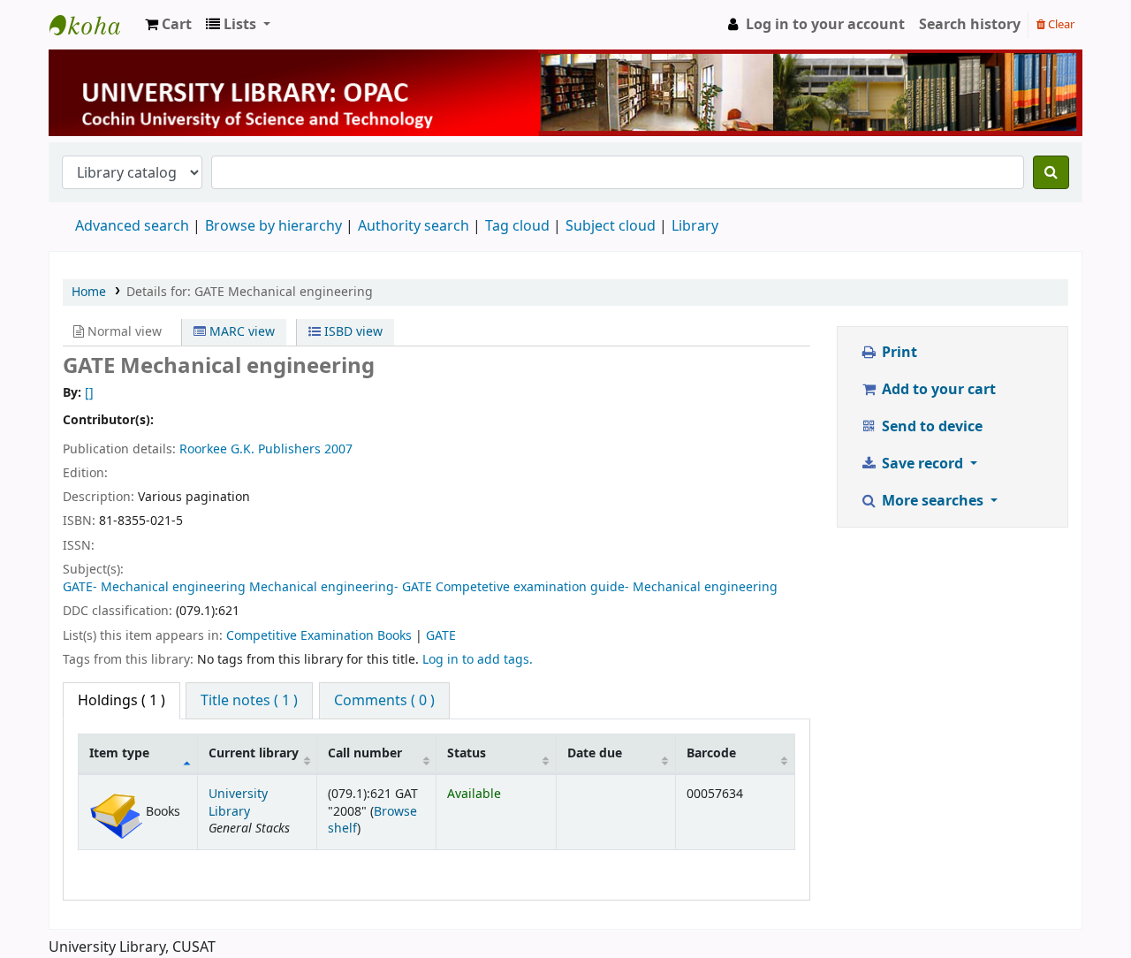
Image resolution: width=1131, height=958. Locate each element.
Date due (594, 753)
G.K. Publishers (276, 449)
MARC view (240, 332)
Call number (365, 753)
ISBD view (352, 332)
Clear (1059, 24)
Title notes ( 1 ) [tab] (249, 700)
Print (897, 352)
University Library (93, 24)
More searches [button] (932, 501)
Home (89, 292)
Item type (119, 753)
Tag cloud (517, 226)
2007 (338, 449)
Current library (254, 753)
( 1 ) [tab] (121, 700)
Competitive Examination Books (319, 636)
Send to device (930, 426)
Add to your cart (937, 389)
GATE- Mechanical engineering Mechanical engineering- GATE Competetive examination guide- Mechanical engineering (420, 587)
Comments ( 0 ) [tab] (384, 700)
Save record (922, 464)
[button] (168, 24)
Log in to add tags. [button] (477, 659)
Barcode (711, 753)
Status (466, 753)
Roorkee (203, 449)
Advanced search (132, 226)
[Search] (1051, 172)
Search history (970, 24)
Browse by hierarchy (273, 226)
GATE (441, 636)
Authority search (413, 226)
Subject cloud (611, 226)
